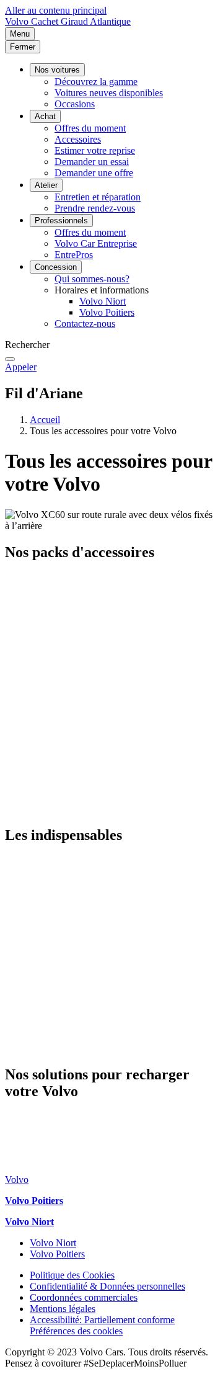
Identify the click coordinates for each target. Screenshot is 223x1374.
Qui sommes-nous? (92, 279)
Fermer (22, 46)
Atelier (46, 185)
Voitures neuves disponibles (109, 92)
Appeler (21, 367)
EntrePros (74, 254)
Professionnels (61, 220)
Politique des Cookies (72, 1275)
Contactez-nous (85, 323)
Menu (20, 33)
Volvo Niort (102, 301)
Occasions (75, 104)
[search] (10, 359)
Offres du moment (90, 128)
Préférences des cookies (76, 1331)
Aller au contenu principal (56, 10)
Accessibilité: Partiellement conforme (102, 1319)
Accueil (45, 419)
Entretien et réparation (98, 197)
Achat (45, 116)
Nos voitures (57, 69)
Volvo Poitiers (106, 312)
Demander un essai (92, 161)
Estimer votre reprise (95, 150)
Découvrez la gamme (96, 81)
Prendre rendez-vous (95, 208)
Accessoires (78, 139)
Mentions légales (62, 1308)
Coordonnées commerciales (84, 1297)
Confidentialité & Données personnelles (107, 1286)
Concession (56, 267)
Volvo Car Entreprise (96, 243)
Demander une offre (94, 172)
